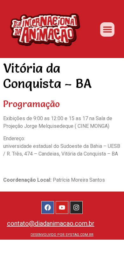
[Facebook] (47, 207)
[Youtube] (62, 207)
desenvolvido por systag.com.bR (62, 235)
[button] (107, 29)
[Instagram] (76, 207)
